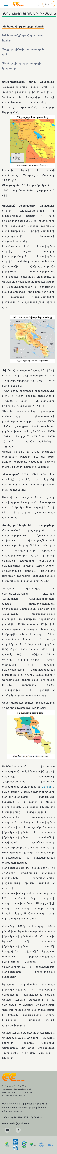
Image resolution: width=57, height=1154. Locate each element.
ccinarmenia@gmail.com (15, 1123)
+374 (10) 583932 (32, 1117)
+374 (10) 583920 (12, 1117)
